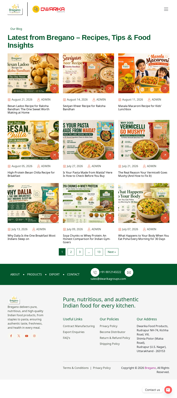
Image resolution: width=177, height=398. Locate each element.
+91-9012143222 (110, 272)
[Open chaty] (168, 390)
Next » (112, 252)
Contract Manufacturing (79, 326)
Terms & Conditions (76, 368)
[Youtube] (27, 336)
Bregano (150, 368)
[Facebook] (11, 336)
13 (98, 252)
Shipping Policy (110, 344)
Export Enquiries (74, 332)
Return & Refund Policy (115, 338)
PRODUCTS (34, 274)
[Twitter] (19, 336)
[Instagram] (34, 336)
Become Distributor (112, 332)
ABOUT (15, 274)
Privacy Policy (108, 326)
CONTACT (73, 274)
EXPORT (54, 274)
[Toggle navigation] (166, 9)
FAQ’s (66, 338)
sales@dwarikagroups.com (108, 279)
